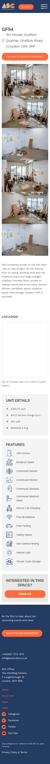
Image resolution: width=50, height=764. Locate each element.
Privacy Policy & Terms (14, 752)
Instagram (14, 714)
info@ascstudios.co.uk (14, 658)
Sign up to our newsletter (22, 633)
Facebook (13, 720)
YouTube (13, 733)
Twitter (12, 726)
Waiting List (26, 7)
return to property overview (25, 56)
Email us (25, 593)
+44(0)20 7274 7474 (13, 654)
